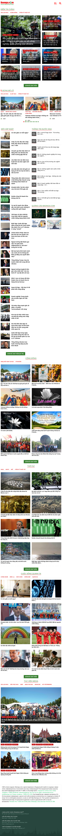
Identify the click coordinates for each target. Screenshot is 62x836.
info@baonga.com (9, 824)
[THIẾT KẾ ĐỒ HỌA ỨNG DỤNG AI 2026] (39, 213)
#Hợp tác (57, 21)
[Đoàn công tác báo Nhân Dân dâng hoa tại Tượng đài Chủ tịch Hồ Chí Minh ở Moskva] (46, 443)
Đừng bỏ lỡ (8, 91)
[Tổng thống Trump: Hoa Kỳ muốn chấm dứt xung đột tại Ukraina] (5, 263)
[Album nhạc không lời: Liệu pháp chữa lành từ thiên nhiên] (54, 213)
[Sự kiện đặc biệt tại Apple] (15, 635)
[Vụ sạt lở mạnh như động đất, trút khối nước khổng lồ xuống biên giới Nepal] (5, 208)
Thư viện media (31, 681)
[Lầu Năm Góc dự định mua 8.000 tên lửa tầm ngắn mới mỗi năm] (5, 162)
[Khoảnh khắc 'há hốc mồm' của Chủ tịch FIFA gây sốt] (5, 190)
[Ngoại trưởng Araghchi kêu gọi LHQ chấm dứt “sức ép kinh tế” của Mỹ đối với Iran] (5, 272)
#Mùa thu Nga (29, 684)
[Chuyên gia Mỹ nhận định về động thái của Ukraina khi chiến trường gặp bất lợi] (5, 153)
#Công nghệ (4, 577)
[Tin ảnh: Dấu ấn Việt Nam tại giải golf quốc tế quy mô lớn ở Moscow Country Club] (12, 103)
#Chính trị (46, 52)
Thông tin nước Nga (42, 129)
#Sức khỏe (19, 577)
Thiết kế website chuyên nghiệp (11, 826)
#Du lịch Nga (4, 12)
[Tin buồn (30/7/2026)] (15, 420)
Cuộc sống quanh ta (31, 574)
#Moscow (37, 684)
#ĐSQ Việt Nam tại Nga (7, 361)
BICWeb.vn (21, 828)
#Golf (2, 111)
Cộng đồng (31, 358)
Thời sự (31, 466)
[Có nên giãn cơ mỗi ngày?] (5, 135)
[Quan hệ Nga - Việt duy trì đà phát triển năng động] (5, 290)
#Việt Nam (50, 21)
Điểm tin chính (7, 9)
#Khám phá (15, 744)
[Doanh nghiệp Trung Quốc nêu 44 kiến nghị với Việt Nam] (5, 299)
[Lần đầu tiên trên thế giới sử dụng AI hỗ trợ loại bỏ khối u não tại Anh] (5, 172)
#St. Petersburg (47, 684)
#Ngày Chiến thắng (48, 744)
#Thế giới (15, 71)
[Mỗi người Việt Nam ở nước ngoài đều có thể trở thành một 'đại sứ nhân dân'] (15, 443)
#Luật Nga (13, 93)
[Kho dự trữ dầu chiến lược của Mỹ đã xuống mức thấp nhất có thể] (5, 317)
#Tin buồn (18, 361)
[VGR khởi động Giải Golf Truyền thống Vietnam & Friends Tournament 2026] (46, 420)
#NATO (7, 469)
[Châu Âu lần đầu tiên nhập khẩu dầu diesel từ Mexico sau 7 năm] (5, 144)
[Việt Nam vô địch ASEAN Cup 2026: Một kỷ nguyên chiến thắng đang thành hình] (5, 217)
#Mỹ (8, 54)
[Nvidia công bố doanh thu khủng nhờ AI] (5, 199)
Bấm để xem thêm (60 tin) (15, 353)
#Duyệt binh (8, 744)
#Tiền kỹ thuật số (24, 12)
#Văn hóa (35, 770)
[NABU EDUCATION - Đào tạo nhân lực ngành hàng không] (39, 223)
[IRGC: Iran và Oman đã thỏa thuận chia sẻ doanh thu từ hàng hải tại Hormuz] (5, 281)
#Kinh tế (9, 71)
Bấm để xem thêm (31, 85)
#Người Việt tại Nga (11, 111)
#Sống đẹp (27, 577)
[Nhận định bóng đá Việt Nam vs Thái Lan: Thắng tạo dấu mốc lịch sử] (46, 635)
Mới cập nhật (7, 129)
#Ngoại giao (13, 54)
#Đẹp (21, 684)
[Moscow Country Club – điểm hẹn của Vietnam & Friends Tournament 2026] (46, 373)
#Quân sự (9, 34)
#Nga (4, 34)
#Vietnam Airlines (37, 111)
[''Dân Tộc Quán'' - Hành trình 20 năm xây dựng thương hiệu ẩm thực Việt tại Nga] (54, 224)
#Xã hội (25, 50)
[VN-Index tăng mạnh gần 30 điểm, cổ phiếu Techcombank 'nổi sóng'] (5, 308)
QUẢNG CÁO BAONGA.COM (43, 206)
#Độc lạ (12, 577)
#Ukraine (16, 34)
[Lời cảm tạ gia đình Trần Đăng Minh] (46, 396)
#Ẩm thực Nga (14, 684)
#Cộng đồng (13, 12)
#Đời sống (31, 50)
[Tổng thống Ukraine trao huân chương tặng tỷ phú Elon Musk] (5, 344)
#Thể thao (28, 111)
